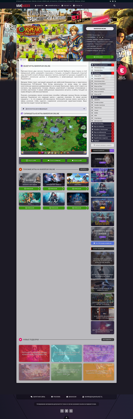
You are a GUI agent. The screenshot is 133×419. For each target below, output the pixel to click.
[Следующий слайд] (85, 135)
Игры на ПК (97, 76)
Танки (83, 1)
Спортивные (97, 118)
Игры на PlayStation (100, 84)
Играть (39, 59)
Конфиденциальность (93, 397)
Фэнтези (35, 1)
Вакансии (72, 397)
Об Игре (24, 59)
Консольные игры (99, 81)
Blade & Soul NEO (103, 188)
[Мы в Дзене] (66, 411)
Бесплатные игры (99, 67)
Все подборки (107, 339)
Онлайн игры (53, 5)
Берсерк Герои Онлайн (102, 202)
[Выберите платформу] (92, 76)
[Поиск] (114, 6)
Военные (78, 1)
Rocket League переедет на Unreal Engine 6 (102, 289)
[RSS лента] (115, 1)
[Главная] (23, 5)
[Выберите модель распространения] (92, 68)
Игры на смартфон (99, 89)
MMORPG (95, 39)
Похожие (55, 59)
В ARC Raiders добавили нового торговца (102, 317)
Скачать (32, 59)
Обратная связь (39, 397)
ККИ (95, 115)
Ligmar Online (102, 217)
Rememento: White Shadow (102, 232)
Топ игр (66, 5)
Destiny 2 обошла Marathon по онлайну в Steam (102, 331)
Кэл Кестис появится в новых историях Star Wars (102, 275)
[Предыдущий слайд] (22, 135)
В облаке (72, 59)
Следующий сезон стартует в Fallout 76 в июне (102, 303)
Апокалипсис (54, 1)
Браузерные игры (99, 78)
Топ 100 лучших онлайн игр (103, 243)
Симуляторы (98, 107)
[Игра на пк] (97, 37)
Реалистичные (63, 1)
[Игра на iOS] (103, 37)
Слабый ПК (71, 1)
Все (111, 150)
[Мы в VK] (110, 1)
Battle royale (46, 1)
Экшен (96, 110)
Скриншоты (64, 59)
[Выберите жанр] (92, 100)
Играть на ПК (99, 57)
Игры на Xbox (98, 86)
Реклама (56, 397)
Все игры (83, 169)
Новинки (19, 1)
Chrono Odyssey (102, 159)
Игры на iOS (97, 94)
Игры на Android (99, 91)
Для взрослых (98, 121)
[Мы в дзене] (113, 1)
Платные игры (98, 70)
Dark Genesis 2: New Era (102, 173)
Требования (47, 59)
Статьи (77, 5)
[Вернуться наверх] (66, 417)
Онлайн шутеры (98, 102)
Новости (40, 5)
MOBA (96, 113)
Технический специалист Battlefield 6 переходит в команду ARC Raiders (102, 260)
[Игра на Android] (100, 37)
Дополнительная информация (36, 109)
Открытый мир (27, 1)
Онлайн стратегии (104, 39)
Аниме (40, 1)
